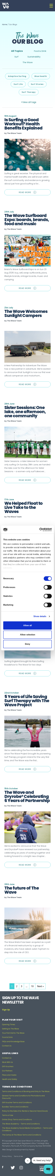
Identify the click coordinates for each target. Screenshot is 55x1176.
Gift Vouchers (7, 1066)
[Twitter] (12, 1167)
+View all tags (28, 102)
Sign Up (6, 1009)
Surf (16, 56)
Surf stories (37, 84)
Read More (35, 193)
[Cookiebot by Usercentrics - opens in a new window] (39, 529)
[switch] (48, 587)
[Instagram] (20, 1167)
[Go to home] (5, 6)
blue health (41, 76)
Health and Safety (9, 1079)
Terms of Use (7, 1115)
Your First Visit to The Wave (13, 1033)
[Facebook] (3, 1167)
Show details (39, 616)
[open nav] (51, 5)
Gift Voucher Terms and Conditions (17, 1102)
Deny (27, 644)
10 (33, 986)
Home (4, 24)
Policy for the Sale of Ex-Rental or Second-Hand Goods (25, 1111)
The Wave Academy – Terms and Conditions (21, 1124)
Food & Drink (40, 51)
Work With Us (7, 1062)
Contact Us (6, 1046)
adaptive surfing (17, 76)
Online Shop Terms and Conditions (17, 1119)
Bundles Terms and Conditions (15, 1107)
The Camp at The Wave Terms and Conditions (21, 1135)
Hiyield (31, 1149)
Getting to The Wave (10, 1029)
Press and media (9, 1075)
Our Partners (7, 1070)
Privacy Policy (7, 1156)
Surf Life (18, 84)
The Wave (28, 62)
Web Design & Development (14, 1149)
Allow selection (27, 634)
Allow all (27, 625)
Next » (40, 986)
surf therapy (29, 92)
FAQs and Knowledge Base (13, 1041)
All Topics (17, 51)
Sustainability (34, 56)
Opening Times (8, 1024)
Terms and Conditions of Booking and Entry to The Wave (26, 1091)
